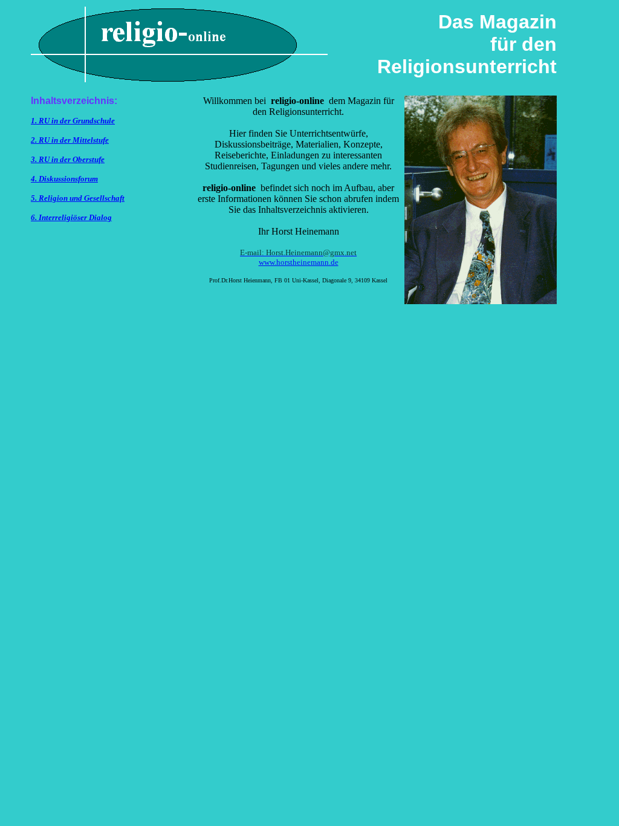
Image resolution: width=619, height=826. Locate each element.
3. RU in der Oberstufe (68, 159)
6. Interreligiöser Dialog (71, 217)
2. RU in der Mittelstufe (70, 140)
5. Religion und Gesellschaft (78, 198)
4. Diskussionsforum (64, 178)
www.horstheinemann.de (299, 262)
